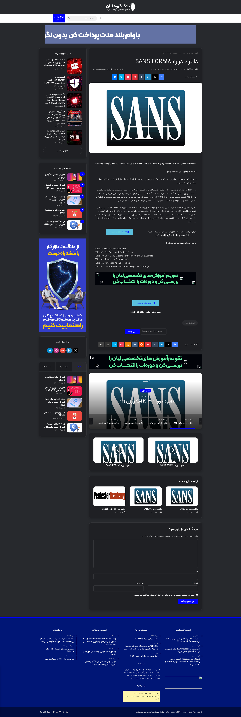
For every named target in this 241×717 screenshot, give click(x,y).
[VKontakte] (135, 344)
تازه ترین (64, 366)
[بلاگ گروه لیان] (120, 7)
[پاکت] (128, 77)
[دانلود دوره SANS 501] (182, 496)
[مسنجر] (114, 77)
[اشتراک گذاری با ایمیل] (108, 344)
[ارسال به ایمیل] (188, 69)
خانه (194, 53)
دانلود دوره (187, 53)
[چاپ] (101, 344)
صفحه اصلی (183, 18)
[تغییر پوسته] (100, 18)
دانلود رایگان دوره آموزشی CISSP (145, 401)
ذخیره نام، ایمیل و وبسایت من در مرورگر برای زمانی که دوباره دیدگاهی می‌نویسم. (164, 595)
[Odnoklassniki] (128, 344)
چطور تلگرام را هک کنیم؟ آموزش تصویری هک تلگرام (54, 199)
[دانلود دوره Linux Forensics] (109, 496)
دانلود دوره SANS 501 (189, 509)
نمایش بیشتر (63, 150)
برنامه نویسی (129, 18)
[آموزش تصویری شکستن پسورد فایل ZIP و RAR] (74, 188)
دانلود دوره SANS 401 (153, 509)
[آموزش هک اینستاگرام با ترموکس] (74, 177)
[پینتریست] (135, 77)
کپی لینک (132, 331)
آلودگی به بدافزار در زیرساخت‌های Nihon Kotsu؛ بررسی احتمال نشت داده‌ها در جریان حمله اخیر (56, 117)
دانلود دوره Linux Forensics (113, 509)
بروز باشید (141, 685)
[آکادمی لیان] (120, 34)
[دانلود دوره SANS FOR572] (118, 450)
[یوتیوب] (63, 350)
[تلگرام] (50, 350)
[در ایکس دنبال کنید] (190, 69)
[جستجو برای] (69, 18)
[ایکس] (155, 77)
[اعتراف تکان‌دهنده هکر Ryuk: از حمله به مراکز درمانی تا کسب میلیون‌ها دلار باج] (74, 137)
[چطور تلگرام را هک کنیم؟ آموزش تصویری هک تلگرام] (74, 200)
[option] (145, 401)
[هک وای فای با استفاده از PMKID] (74, 213)
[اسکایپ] (121, 77)
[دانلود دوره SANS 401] (146, 496)
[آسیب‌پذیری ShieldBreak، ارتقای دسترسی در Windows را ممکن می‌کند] (74, 83)
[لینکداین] (148, 77)
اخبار (106, 18)
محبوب (79, 366)
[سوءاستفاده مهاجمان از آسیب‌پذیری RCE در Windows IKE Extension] (74, 66)
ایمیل (195, 583)
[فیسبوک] (161, 77)
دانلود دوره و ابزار (147, 18)
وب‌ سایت (140, 583)
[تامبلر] (141, 77)
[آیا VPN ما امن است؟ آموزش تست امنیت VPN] (74, 225)
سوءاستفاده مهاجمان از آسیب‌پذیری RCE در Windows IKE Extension (54, 62)
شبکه (116, 18)
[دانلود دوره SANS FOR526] (173, 450)
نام (196, 571)
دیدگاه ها (47, 366)
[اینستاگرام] (56, 350)
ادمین (193, 69)
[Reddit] (141, 344)
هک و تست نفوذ (167, 18)
